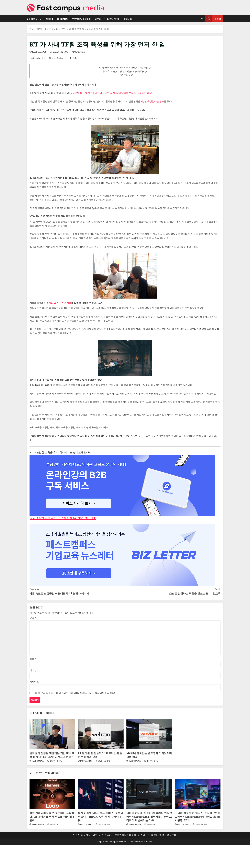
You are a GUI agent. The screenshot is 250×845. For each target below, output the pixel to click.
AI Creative (62, 18)
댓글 (33, 618)
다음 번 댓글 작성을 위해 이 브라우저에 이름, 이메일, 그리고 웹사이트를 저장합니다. (76, 693)
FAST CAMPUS (39, 52)
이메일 (34, 670)
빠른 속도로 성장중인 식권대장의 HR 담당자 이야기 (59, 591)
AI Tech (49, 18)
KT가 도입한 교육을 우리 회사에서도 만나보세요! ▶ (60, 452)
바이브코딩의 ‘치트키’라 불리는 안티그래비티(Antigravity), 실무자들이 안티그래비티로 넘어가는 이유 (149, 817)
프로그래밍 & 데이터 (81, 18)
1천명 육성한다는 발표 (152, 101)
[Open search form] (202, 19)
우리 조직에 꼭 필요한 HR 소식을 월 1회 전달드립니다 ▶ (63, 517)
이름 (33, 659)
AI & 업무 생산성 (34, 18)
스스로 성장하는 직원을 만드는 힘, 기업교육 (194, 591)
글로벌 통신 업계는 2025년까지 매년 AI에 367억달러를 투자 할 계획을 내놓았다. (113, 93)
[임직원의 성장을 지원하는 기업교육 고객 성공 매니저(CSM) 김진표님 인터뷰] (52, 734)
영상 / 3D (128, 18)
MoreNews (133, 841)
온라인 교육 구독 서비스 (58, 302)
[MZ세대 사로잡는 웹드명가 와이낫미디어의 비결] (149, 734)
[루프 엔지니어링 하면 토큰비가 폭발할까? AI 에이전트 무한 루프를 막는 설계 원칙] (52, 794)
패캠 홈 (218, 18)
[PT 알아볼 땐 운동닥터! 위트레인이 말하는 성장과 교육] (101, 734)
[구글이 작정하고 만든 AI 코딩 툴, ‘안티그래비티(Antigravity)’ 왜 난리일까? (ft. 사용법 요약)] (197, 794)
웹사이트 (34, 681)
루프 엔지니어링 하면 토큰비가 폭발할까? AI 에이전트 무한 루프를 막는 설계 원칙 (52, 817)
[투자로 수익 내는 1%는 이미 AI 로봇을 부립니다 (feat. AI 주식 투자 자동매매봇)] (101, 794)
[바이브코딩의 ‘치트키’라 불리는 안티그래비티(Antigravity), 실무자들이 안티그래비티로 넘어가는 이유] (149, 794)
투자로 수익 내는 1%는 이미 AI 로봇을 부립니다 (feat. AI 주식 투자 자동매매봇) (100, 817)
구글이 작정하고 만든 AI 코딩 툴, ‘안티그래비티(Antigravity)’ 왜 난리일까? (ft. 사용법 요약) (197, 817)
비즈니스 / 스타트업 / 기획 (107, 18)
